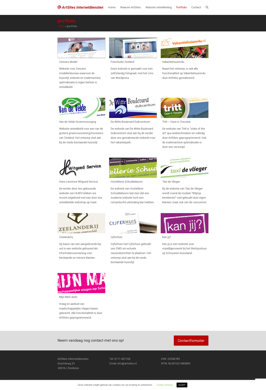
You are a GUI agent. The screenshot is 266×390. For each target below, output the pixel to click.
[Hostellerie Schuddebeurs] (133, 167)
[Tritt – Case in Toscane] (184, 108)
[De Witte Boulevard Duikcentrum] (133, 108)
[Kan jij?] (184, 223)
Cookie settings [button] (164, 385)
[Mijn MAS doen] (81, 283)
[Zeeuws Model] (81, 47)
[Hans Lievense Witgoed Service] (81, 167)
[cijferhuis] (133, 223)
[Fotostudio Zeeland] (133, 47)
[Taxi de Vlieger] (184, 167)
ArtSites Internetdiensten (82, 7)
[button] (207, 7)
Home (61, 26)
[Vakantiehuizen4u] (184, 47)
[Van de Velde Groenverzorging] (81, 108)
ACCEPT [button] (181, 385)
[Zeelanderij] (81, 223)
